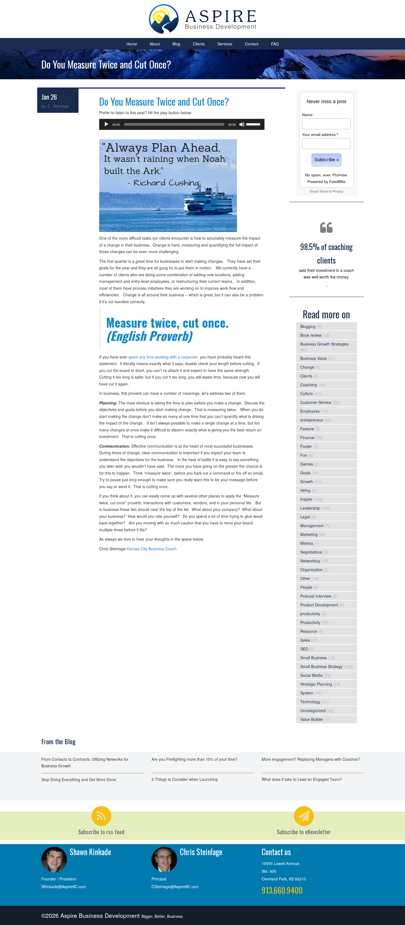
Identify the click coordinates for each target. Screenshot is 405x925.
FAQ (275, 43)
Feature (307, 428)
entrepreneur (311, 420)
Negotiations (311, 552)
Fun (303, 455)
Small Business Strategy (321, 666)
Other (305, 578)
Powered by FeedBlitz (326, 181)
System (306, 693)
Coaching (308, 384)
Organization (311, 569)
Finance (307, 437)
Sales (305, 640)
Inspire (306, 499)
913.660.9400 (282, 890)
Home (131, 43)
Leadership (310, 508)
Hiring (305, 490)
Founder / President (58, 879)
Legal (305, 516)
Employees (310, 411)
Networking (310, 560)
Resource (308, 631)
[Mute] (242, 124)
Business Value (313, 358)
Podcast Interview (315, 596)
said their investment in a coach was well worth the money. (326, 260)
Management (311, 525)
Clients (199, 43)
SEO (304, 649)
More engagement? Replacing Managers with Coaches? (311, 759)
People (306, 587)
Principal (159, 879)
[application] (181, 124)
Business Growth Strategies (324, 344)
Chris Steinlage (201, 851)
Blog (176, 43)
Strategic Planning (316, 684)
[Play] (106, 124)
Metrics (306, 543)
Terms (323, 191)
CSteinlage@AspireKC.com (175, 886)
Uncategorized (313, 710)
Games (306, 464)
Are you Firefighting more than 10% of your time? (194, 759)
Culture (306, 393)
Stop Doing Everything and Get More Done (78, 779)
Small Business (313, 657)
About (155, 43)
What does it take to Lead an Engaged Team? (302, 779)
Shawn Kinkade (90, 851)
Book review (311, 335)
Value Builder (311, 719)
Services (224, 43)
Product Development (319, 604)
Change (307, 367)
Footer (306, 446)
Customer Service (315, 402)
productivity (310, 613)
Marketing (309, 534)
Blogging (307, 326)
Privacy (337, 191)
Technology (310, 701)
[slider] (254, 124)
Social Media (311, 675)
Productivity (310, 622)
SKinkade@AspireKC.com (63, 886)
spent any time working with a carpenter (163, 357)
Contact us (276, 851)
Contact (251, 43)
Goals (305, 472)
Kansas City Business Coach (152, 548)
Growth (306, 481)
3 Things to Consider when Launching (185, 779)
